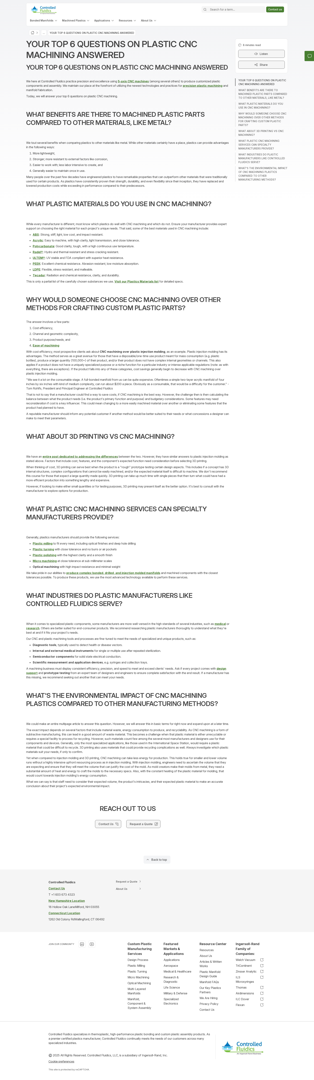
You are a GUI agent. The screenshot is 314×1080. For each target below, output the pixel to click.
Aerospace (171, 965)
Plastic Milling (136, 965)
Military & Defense (175, 993)
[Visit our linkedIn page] (81, 944)
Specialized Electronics (171, 1001)
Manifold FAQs (209, 982)
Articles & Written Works (211, 964)
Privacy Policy (209, 1004)
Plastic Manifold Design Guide (210, 974)
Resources (207, 950)
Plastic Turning (137, 971)
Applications (172, 960)
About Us (206, 956)
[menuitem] (44, 20)
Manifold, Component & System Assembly (139, 1003)
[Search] (205, 9)
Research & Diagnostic (171, 979)
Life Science (172, 987)
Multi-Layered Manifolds (137, 991)
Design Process (138, 960)
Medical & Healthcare (177, 971)
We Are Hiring (209, 998)
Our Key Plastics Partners (210, 990)
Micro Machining (138, 977)
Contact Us (207, 1009)
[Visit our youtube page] (91, 944)
